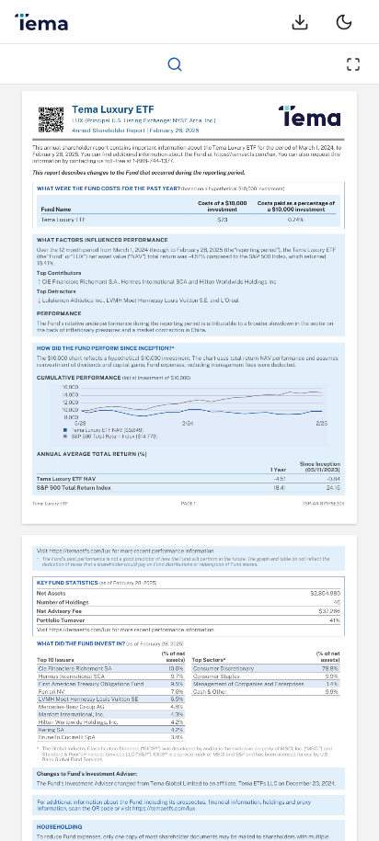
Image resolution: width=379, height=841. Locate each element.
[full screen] (353, 64)
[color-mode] (344, 22)
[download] (300, 22)
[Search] (175, 64)
